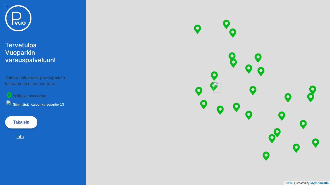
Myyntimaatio (319, 183)
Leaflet (289, 183)
